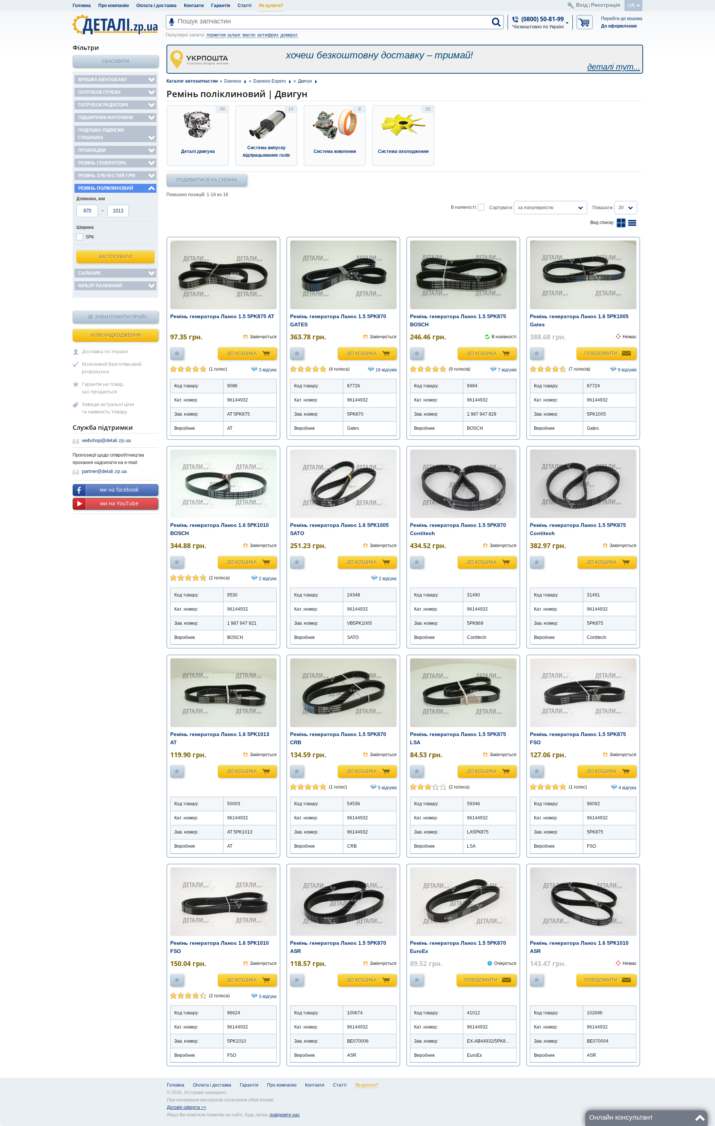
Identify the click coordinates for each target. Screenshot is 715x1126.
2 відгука (268, 578)
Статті (244, 5)
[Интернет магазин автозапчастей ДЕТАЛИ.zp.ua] (116, 26)
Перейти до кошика (621, 18)
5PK (90, 237)
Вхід (582, 5)
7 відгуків (507, 369)
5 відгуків (387, 787)
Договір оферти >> (186, 1107)
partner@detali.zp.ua (104, 471)
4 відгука (627, 787)
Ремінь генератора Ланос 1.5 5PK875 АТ (222, 316)
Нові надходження (115, 335)
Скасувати (115, 61)
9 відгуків (627, 369)
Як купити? (271, 5)
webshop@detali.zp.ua (106, 440)
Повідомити (600, 353)
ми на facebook (119, 489)
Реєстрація (605, 5)
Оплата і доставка (156, 5)
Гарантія (220, 5)
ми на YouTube (119, 503)
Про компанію (113, 5)
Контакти (194, 5)
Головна (82, 5)
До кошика (242, 353)
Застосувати (115, 256)
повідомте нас (285, 1114)
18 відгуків (386, 369)
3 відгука (268, 369)
